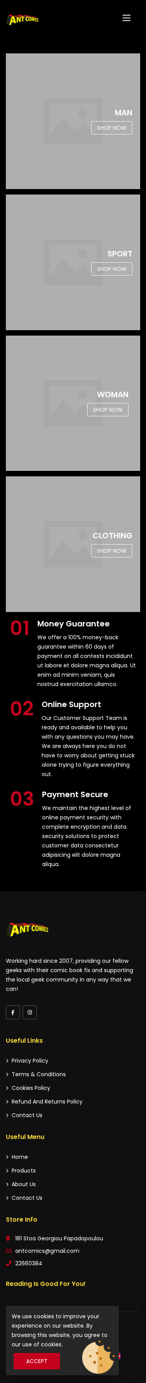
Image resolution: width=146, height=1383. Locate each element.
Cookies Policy (31, 1088)
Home (20, 1157)
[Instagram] (30, 1012)
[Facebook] (13, 1012)
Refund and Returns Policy (47, 1101)
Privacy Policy (30, 1061)
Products (24, 1170)
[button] (126, 18)
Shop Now (112, 128)
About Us (24, 1184)
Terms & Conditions (39, 1074)
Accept (36, 1361)
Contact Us (27, 1115)
